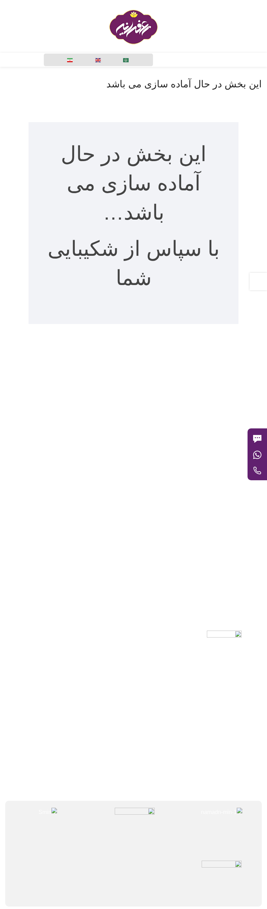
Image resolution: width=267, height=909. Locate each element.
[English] (98, 59)
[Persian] (70, 59)
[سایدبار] (258, 281)
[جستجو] (36, 26)
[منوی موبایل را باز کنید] (259, 26)
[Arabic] (126, 59)
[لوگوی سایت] (133, 26)
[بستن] (251, 419)
